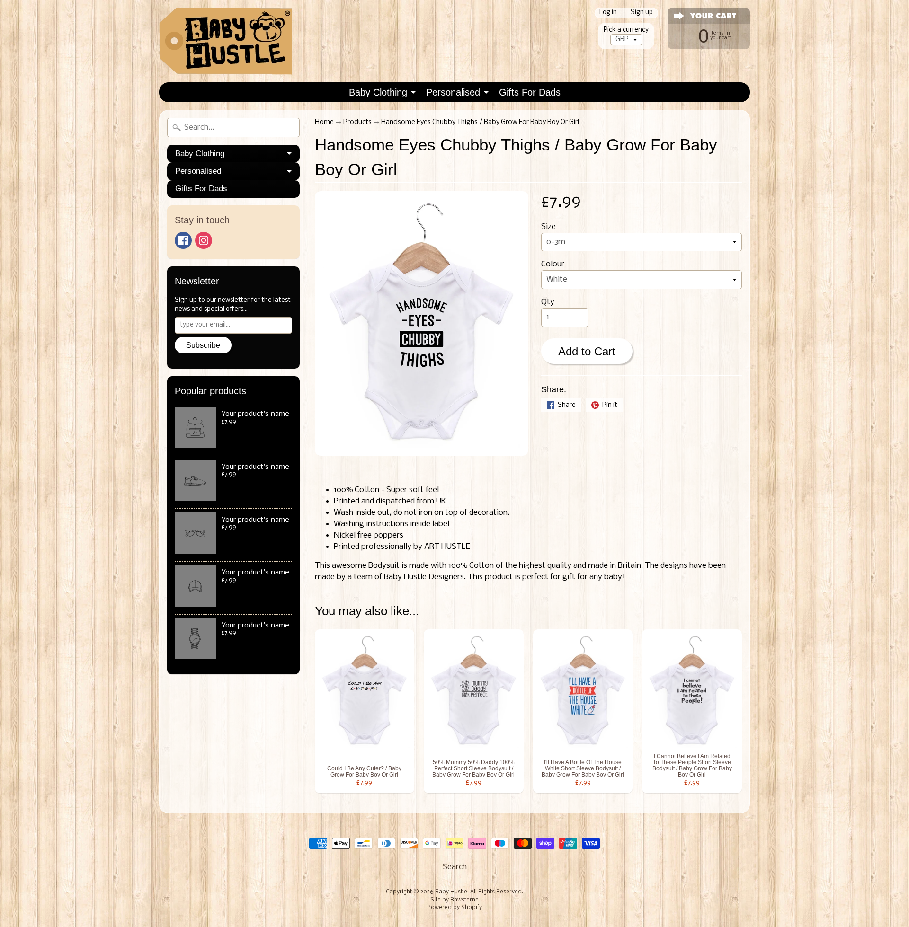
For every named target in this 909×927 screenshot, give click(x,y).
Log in (608, 13)
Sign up (642, 13)
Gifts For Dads (530, 92)
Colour (552, 264)
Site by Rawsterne (454, 900)
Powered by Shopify (454, 907)
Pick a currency (626, 30)
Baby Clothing (378, 92)
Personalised (453, 92)
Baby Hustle (451, 892)
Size (548, 226)
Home (324, 122)
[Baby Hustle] (225, 41)
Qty (547, 302)
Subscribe (203, 345)
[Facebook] (183, 240)
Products (357, 122)
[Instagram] (203, 240)
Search (455, 867)
